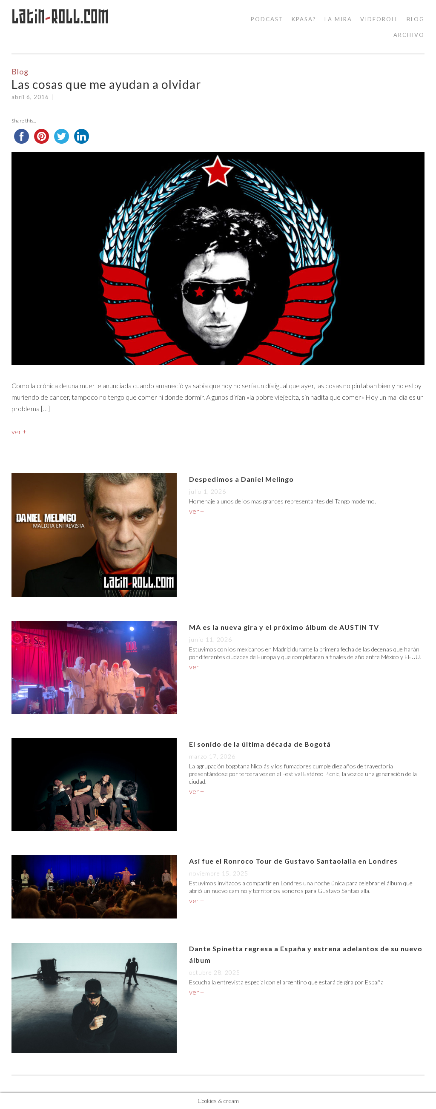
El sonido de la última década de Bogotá (260, 744)
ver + (18, 431)
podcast (267, 19)
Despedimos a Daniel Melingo (241, 479)
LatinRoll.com (60, 17)
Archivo (409, 34)
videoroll (379, 19)
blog (416, 19)
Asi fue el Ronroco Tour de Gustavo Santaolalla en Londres (293, 861)
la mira (338, 19)
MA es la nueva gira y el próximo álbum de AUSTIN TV (284, 627)
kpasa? (304, 19)
